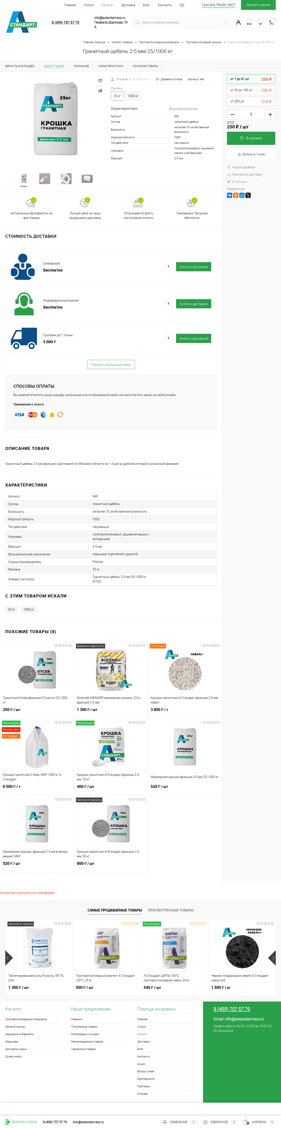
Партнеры (143, 1086)
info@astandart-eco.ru (244, 1019)
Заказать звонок (258, 5)
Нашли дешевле (243, 167)
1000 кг (133, 96)
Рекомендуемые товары (87, 1041)
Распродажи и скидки (85, 1034)
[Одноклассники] (235, 195)
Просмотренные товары (171, 910)
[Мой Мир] (242, 195)
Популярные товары (84, 1026)
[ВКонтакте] (229, 195)
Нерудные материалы (19, 1034)
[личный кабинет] (238, 23)
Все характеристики (183, 108)
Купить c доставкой (194, 267)
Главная (70, 5)
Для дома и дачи (16, 1049)
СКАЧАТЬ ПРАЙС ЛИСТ (218, 5)
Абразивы (11, 1041)
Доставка (128, 5)
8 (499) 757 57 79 (65, 22)
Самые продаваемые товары (115, 910)
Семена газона (15, 1026)
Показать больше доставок (111, 364)
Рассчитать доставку (247, 174)
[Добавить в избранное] (100, 81)
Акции (141, 1064)
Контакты (165, 5)
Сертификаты (146, 1078)
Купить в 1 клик (254, 154)
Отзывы (142, 1093)
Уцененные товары (83, 1049)
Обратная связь (24, 1122)
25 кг (11, 609)
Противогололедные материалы (26, 1019)
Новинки (76, 1019)
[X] (248, 195)
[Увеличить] (55, 119)
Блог (146, 5)
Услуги (89, 5)
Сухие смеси (13, 1056)
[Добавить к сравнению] (100, 90)
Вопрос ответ (146, 1071)
